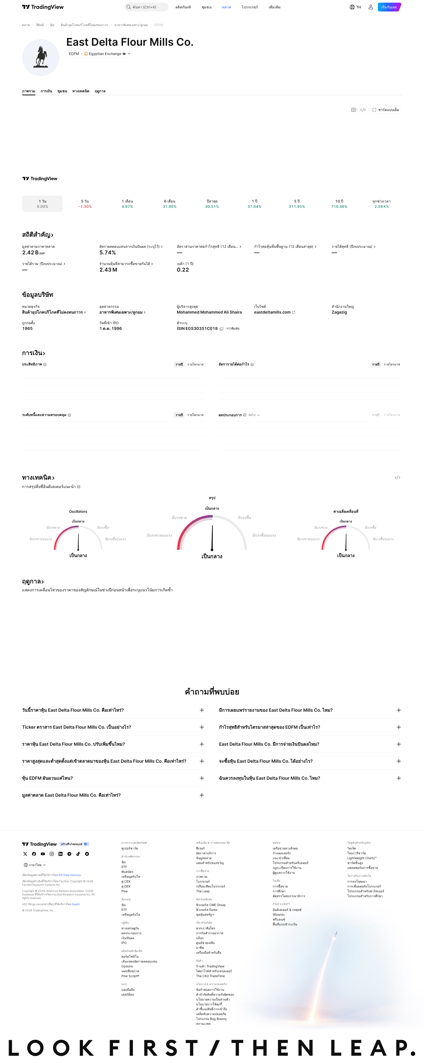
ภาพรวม (201, 876)
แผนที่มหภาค (130, 971)
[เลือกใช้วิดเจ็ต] (363, 109)
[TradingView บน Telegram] (69, 854)
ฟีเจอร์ (200, 848)
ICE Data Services (70, 875)
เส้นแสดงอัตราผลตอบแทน (139, 961)
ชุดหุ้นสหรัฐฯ (205, 914)
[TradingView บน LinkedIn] (60, 854)
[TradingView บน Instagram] (52, 854)
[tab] (179, 364)
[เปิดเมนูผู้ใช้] (370, 7)
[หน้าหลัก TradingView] (43, 7)
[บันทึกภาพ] (354, 109)
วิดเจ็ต (351, 848)
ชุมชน (207, 7)
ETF (124, 867)
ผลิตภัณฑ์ (183, 7)
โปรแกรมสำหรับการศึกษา (365, 896)
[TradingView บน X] (25, 854)
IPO (124, 943)
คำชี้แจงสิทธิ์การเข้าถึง (211, 1009)
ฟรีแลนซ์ (279, 919)
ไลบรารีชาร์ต (356, 853)
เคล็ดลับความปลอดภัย (211, 1014)
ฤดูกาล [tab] (100, 91)
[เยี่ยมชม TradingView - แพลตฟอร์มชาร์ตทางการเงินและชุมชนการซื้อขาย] (40, 179)
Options (127, 966)
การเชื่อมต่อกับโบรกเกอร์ (364, 886)
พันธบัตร (127, 872)
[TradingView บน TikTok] (78, 854)
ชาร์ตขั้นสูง (355, 863)
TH (358, 7)
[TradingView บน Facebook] (34, 854)
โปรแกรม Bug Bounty (211, 1019)
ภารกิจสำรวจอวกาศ (209, 933)
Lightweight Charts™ (362, 858)
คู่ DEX (125, 886)
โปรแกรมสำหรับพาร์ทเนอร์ (365, 891)
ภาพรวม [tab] (28, 91)
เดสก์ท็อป (127, 994)
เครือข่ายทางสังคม (285, 848)
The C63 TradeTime (210, 976)
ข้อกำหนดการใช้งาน (210, 989)
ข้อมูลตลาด (204, 858)
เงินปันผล (127, 938)
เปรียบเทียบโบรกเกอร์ (210, 886)
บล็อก (200, 938)
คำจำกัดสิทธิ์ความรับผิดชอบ (215, 994)
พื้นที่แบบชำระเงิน (285, 924)
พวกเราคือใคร (205, 928)
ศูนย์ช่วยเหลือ (205, 943)
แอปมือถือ (127, 989)
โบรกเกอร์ (250, 7)
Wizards (278, 914)
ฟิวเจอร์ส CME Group (211, 905)
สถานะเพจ (203, 1023)
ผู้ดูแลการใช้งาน (284, 872)
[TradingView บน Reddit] (87, 854)
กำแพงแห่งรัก (282, 853)
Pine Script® (130, 976)
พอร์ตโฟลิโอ (129, 956)
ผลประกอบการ (131, 933)
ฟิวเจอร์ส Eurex (207, 910)
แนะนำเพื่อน (281, 858)
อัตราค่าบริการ (206, 853)
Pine (124, 891)
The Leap (203, 891)
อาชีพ (200, 948)
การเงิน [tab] (46, 91)
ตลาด (226, 7)
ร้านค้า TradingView (210, 966)
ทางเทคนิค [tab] (80, 91)
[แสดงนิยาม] (58, 246)
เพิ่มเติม (275, 7)
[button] (194, 7)
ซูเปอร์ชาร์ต (129, 848)
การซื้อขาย (280, 886)
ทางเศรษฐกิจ (130, 928)
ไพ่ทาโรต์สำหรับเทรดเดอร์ (214, 971)
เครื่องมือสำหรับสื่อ (208, 952)
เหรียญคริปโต (130, 876)
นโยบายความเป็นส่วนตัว (213, 999)
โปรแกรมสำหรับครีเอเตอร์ (291, 863)
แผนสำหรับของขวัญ (210, 863)
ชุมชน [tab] (62, 91)
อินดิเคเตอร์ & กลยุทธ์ (287, 910)
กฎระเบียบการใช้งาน (287, 868)
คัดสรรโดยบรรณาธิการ (289, 896)
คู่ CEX (125, 881)
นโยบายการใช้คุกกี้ (209, 1004)
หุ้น (123, 862)
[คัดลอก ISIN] (221, 329)
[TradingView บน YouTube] (43, 854)
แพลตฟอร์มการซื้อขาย (362, 868)
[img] (124, 54)
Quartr (76, 904)
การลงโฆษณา (357, 881)
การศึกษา (279, 891)
